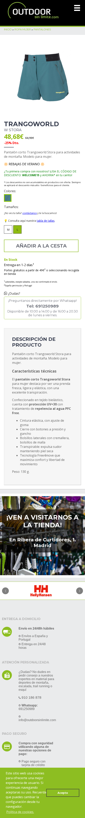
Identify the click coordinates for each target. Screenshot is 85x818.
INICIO (8, 29)
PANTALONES (42, 29)
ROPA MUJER (22, 29)
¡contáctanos (29, 213)
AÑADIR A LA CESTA (41, 246)
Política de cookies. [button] (20, 812)
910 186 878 (31, 698)
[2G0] (7, 198)
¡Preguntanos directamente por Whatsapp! (42, 308)
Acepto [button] (63, 793)
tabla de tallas (46, 221)
